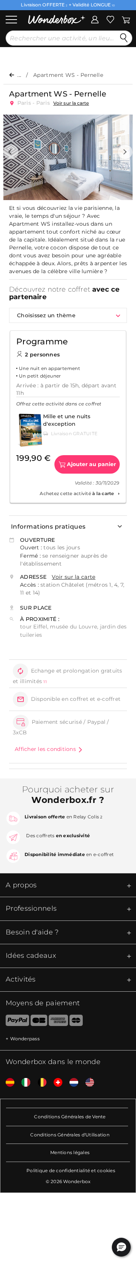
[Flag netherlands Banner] (71, 1082)
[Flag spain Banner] (7, 1082)
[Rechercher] (123, 38)
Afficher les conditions (45, 749)
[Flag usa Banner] (87, 1082)
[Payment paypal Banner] (14, 1022)
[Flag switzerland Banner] (55, 1082)
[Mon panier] (125, 18)
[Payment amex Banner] (58, 1022)
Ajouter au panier (91, 464)
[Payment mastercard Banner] (76, 1022)
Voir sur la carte (71, 103)
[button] (11, 151)
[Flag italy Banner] (23, 1082)
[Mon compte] (95, 18)
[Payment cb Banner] (39, 1022)
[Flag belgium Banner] (39, 1082)
